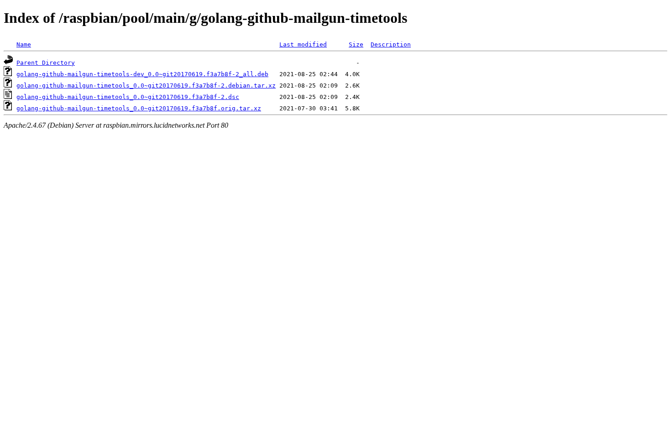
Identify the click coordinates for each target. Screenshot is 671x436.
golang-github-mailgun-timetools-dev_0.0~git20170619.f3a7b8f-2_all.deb (142, 74)
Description (391, 44)
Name (23, 44)
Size (356, 44)
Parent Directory (45, 62)
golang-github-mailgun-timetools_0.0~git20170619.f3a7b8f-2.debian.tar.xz (146, 85)
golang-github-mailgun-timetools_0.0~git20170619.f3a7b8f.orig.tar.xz (138, 108)
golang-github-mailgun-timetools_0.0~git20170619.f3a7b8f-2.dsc (127, 96)
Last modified (303, 44)
